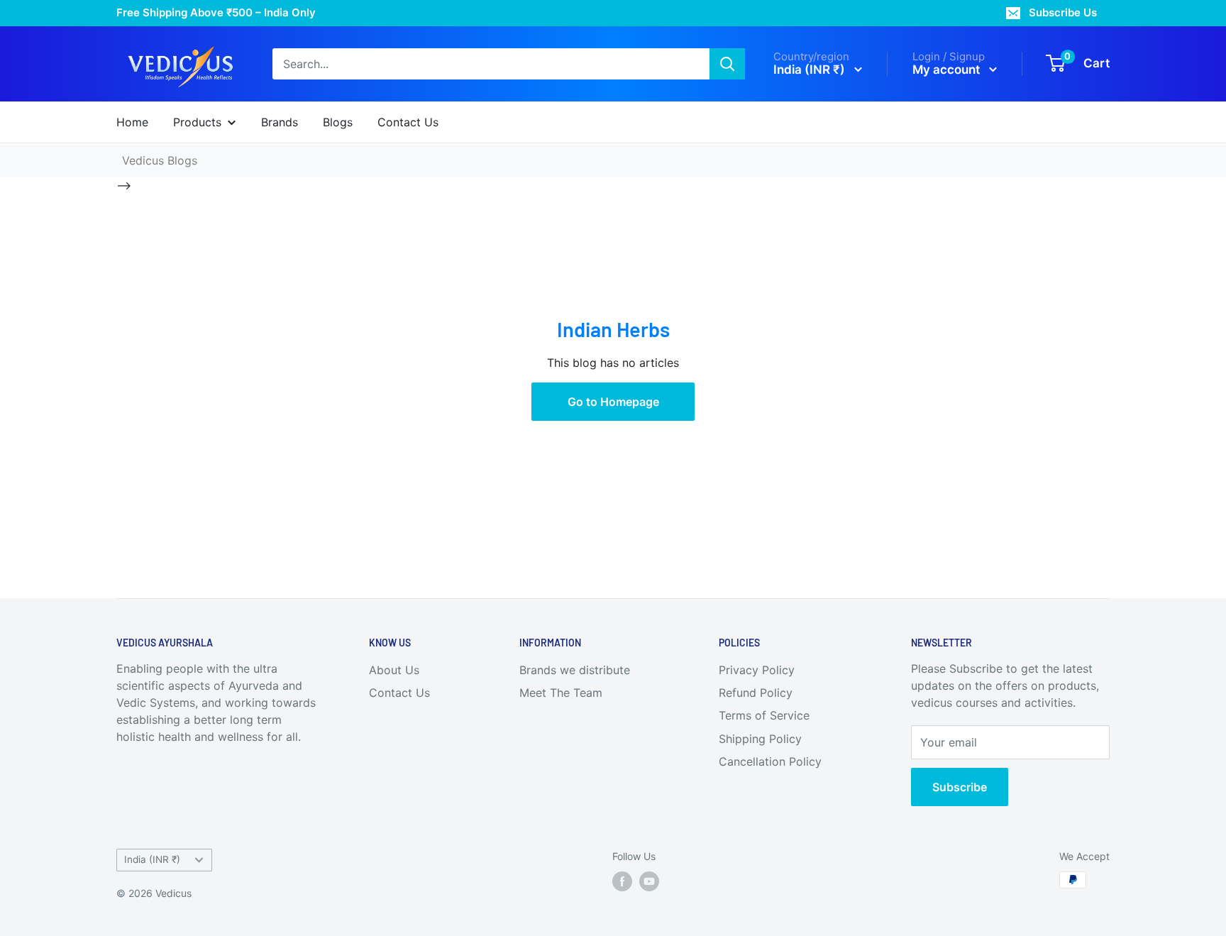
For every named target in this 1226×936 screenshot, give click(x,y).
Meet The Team (560, 693)
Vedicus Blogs (159, 160)
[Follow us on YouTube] (649, 881)
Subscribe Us (1063, 12)
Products (197, 122)
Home (132, 122)
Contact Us (407, 122)
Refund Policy (756, 693)
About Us (394, 670)
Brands (279, 122)
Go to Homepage (613, 402)
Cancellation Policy (770, 761)
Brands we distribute (574, 670)
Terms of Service (764, 715)
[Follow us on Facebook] (622, 881)
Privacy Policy (757, 670)
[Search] (727, 63)
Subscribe (959, 787)
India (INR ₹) (152, 859)
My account (947, 69)
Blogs (338, 122)
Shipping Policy (760, 739)
